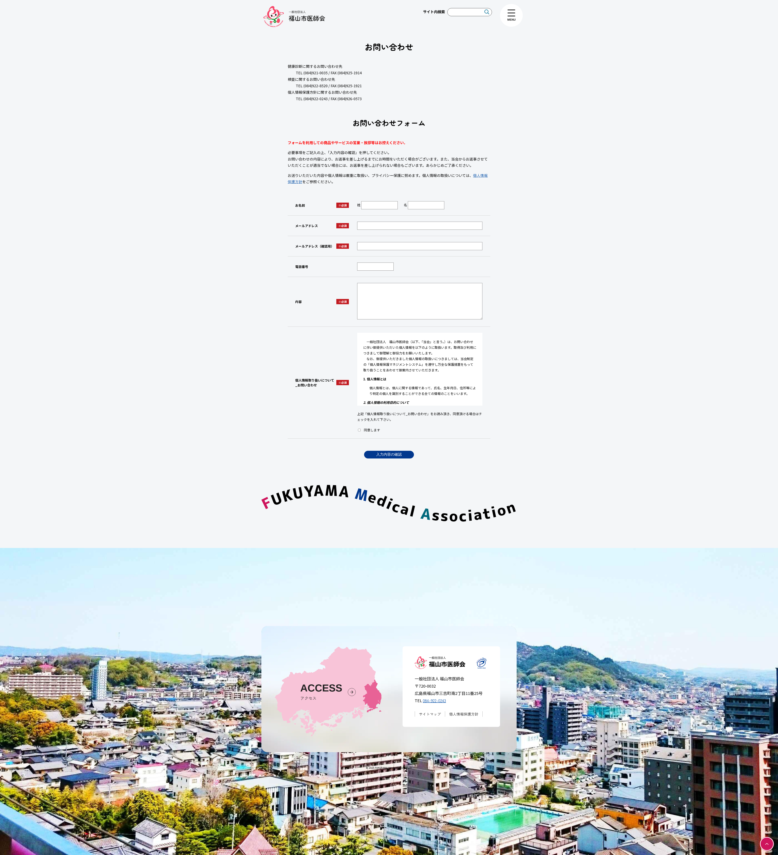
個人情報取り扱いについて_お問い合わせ (314, 382)
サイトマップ (430, 714)
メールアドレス (306, 225)
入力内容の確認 (389, 454)
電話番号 (301, 266)
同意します (371, 430)
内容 (298, 301)
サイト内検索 (434, 11)
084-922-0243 (434, 700)
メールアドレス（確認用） (314, 246)
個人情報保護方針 (463, 714)
